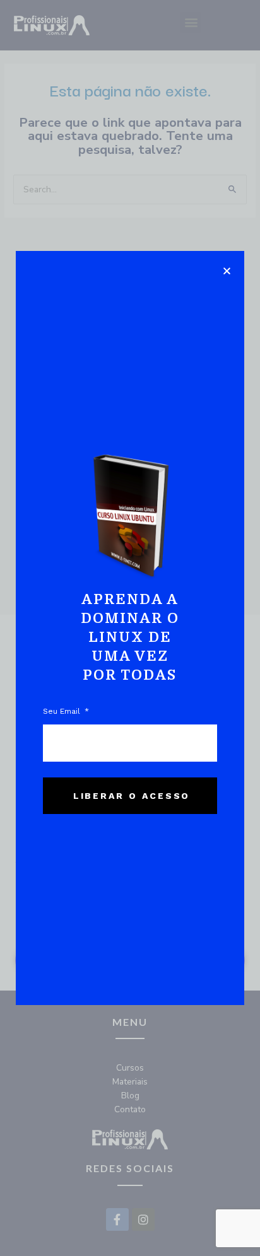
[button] (227, 271)
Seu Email (63, 711)
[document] (130, 628)
